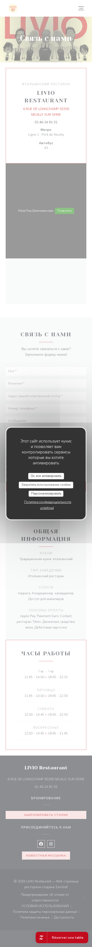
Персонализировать (46, 493)
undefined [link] (47, 508)
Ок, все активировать (46, 476)
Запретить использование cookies (46, 485)
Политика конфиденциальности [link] (47, 502)
